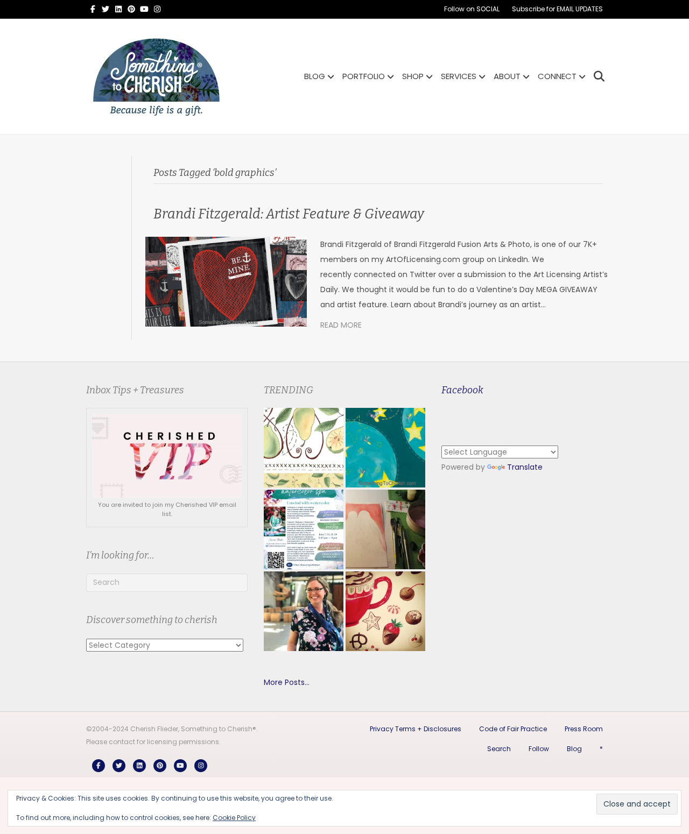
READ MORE (341, 325)
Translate (525, 467)
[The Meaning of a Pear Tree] (303, 447)
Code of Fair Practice (513, 728)
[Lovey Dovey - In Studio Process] (385, 529)
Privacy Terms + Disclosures (415, 728)
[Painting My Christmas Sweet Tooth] (385, 611)
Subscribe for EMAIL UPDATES (557, 8)
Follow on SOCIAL (472, 8)
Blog (574, 748)
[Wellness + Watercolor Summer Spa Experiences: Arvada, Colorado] (303, 529)
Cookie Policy (234, 817)
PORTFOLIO (363, 76)
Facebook (462, 390)
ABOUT (507, 76)
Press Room (584, 728)
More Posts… (287, 682)
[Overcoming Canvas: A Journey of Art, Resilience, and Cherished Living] (303, 611)
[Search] (596, 76)
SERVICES (458, 76)
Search (499, 748)
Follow (539, 748)
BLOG (314, 76)
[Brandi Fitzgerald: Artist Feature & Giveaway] (226, 280)
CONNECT (557, 76)
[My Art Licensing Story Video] (385, 447)
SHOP (413, 76)
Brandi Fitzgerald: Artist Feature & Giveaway (288, 214)
